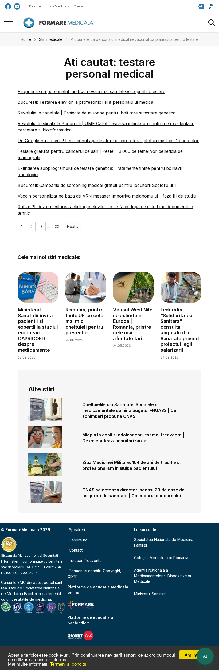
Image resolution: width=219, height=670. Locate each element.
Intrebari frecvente (85, 560)
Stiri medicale (50, 39)
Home (26, 39)
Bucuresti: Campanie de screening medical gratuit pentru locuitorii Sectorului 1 (97, 185)
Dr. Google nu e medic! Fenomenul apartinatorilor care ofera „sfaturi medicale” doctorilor (108, 140)
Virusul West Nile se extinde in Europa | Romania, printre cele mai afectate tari (132, 324)
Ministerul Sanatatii (150, 594)
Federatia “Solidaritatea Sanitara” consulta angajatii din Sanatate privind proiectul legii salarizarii (180, 330)
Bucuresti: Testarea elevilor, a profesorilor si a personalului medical (86, 102)
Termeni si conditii (68, 663)
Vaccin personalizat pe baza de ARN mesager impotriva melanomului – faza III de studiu (107, 196)
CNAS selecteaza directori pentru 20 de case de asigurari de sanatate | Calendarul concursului (133, 492)
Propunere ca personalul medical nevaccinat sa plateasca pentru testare (91, 91)
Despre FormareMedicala (49, 6)
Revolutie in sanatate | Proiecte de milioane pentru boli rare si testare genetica (96, 112)
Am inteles (195, 654)
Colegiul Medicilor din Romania (161, 557)
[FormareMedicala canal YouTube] (17, 6)
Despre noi (78, 540)
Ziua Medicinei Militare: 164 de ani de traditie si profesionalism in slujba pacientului (131, 465)
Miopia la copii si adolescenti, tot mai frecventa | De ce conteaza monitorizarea (133, 437)
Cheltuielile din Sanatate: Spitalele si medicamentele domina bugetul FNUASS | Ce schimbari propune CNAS (129, 410)
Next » (73, 226)
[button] (201, 6)
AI (205, 656)
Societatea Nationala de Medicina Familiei (163, 542)
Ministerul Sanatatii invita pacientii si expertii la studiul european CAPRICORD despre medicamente (38, 330)
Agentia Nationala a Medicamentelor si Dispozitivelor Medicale (162, 576)
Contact (79, 6)
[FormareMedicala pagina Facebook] (8, 6)
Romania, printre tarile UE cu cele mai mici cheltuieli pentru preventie (84, 321)
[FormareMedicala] (59, 23)
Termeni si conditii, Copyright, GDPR (94, 573)
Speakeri (77, 529)
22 (57, 226)
